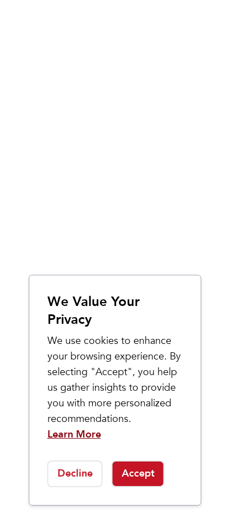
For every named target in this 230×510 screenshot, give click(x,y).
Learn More (74, 434)
